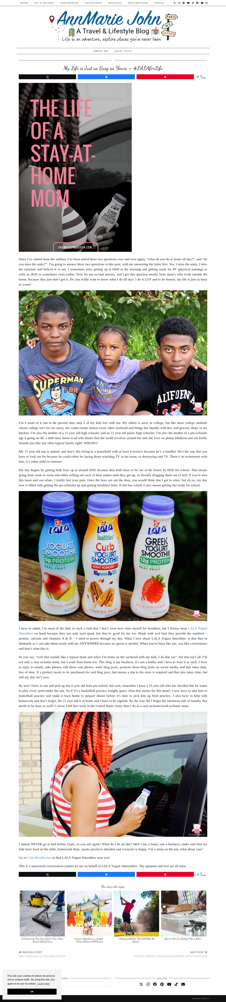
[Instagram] (179, 3)
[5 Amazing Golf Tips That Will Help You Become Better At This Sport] (136, 913)
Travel (159, 3)
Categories (93, 3)
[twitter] (141, 984)
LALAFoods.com (39, 857)
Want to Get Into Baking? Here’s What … (183, 938)
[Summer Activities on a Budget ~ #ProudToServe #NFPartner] (89, 913)
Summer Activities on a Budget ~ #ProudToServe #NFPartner (89, 940)
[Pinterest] (183, 3)
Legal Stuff (123, 51)
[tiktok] (176, 984)
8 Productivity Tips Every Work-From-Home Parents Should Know (42, 940)
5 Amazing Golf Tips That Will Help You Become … (136, 940)
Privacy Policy (201, 999)
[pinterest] (162, 984)
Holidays (115, 3)
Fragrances (69, 3)
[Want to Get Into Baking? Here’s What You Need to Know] (183, 913)
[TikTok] (193, 3)
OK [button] (32, 991)
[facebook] (155, 984)
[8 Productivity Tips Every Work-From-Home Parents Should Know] (42, 913)
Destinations (138, 3)
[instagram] (148, 984)
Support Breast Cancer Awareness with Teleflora (170, 954)
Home (24, 3)
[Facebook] (197, 3)
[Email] (202, 3)
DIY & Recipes (44, 3)
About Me (101, 51)
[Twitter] (175, 3)
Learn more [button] (43, 983)
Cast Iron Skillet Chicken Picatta (42, 954)
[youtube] (169, 984)
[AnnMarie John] (113, 23)
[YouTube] (188, 3)
